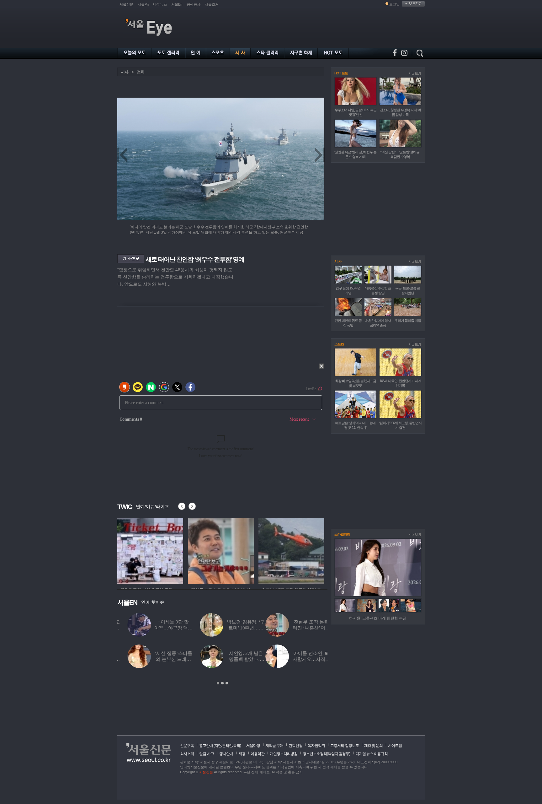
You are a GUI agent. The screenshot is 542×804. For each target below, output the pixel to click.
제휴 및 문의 (373, 745)
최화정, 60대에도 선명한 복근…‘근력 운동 (308, 659)
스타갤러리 (342, 534)
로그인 (394, 4)
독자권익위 (316, 745)
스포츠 (339, 344)
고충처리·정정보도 (344, 745)
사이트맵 (395, 745)
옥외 (236, 745)
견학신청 (295, 745)
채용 (241, 754)
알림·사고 (206, 754)
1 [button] (218, 683)
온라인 (227, 745)
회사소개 (187, 754)
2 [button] (222, 683)
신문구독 (187, 745)
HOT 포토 (341, 73)
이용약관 (257, 754)
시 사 (337, 261)
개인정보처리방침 (283, 754)
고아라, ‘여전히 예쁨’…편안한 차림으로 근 (235, 659)
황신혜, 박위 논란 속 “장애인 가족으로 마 (308, 627)
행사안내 (226, 754)
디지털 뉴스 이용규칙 (371, 754)
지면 (218, 745)
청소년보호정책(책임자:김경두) (326, 754)
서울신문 (126, 4)
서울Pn (143, 4)
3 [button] (227, 683)
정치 (140, 72)
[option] (150, 550)
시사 (124, 72)
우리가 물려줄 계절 (408, 320)
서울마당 (253, 745)
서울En (176, 4)
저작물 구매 (274, 745)
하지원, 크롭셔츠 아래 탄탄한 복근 (377, 618)
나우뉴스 (160, 4)
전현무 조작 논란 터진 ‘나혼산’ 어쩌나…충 (163, 627)
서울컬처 (212, 4)
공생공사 (193, 4)
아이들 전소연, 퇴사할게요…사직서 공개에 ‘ (163, 659)
